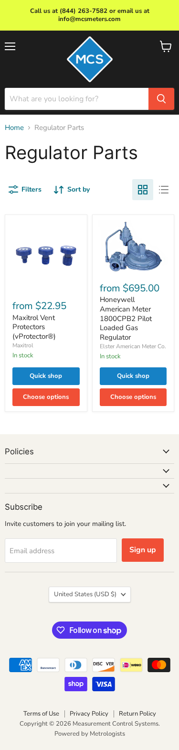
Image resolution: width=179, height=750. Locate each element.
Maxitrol (22, 345)
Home (14, 128)
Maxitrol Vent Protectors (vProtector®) (34, 327)
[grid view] (142, 189)
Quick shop (46, 376)
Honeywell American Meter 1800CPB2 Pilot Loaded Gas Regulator (126, 318)
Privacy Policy (89, 713)
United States (85, 594)
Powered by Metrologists (89, 733)
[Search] (161, 99)
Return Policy (137, 713)
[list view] (163, 189)
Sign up (142, 550)
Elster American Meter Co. (133, 346)
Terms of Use (41, 713)
